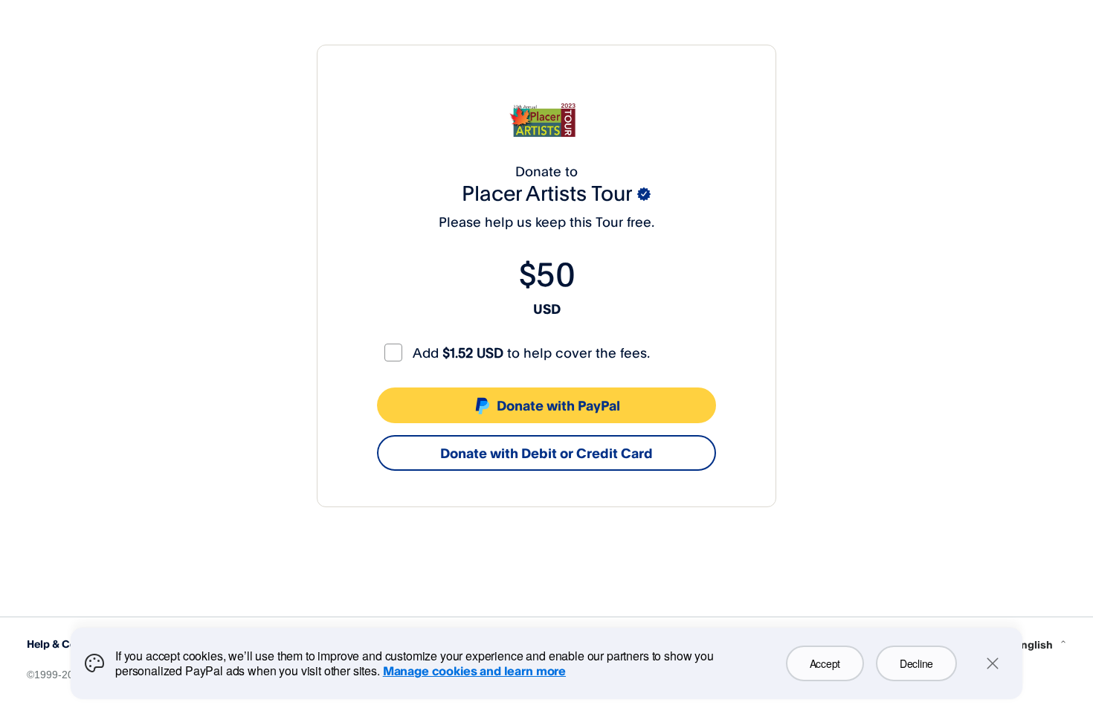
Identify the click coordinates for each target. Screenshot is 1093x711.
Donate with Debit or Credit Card (546, 453)
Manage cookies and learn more (474, 670)
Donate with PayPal (558, 405)
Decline (916, 663)
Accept (825, 663)
